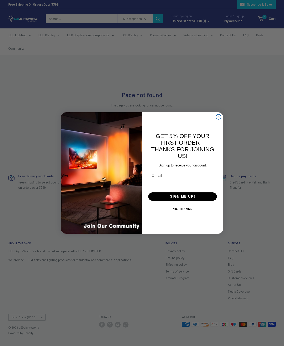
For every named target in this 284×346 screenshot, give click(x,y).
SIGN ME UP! (182, 196)
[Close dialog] (218, 116)
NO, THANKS (183, 209)
